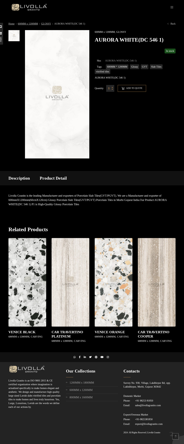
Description (19, 178)
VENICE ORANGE (110, 332)
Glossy (134, 66)
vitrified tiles (102, 71)
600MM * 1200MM (117, 66)
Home (11, 23)
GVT (144, 66)
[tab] (19, 178)
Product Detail (53, 178)
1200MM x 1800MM (82, 382)
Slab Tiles (156, 66)
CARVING (37, 336)
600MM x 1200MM (28, 23)
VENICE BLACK (22, 332)
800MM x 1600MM (81, 397)
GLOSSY (46, 23)
